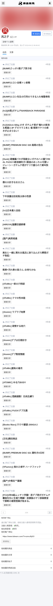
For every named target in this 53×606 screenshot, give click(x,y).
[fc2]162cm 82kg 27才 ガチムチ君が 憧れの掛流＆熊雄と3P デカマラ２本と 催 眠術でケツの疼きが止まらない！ (26, 128)
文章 (11, 52)
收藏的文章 (26, 555)
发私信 (48, 34)
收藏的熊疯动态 (26, 568)
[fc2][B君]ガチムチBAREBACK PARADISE (24, 111)
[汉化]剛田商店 (10, 439)
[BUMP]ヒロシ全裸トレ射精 (16, 83)
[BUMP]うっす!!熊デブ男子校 (17, 68)
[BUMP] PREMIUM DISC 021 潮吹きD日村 (23, 453)
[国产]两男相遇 (10, 238)
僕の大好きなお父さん (13, 182)
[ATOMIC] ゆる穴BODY (14, 382)
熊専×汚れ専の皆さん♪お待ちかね (19, 270)
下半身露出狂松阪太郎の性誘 (17, 196)
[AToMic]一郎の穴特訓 (14, 284)
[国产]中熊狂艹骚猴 (12, 481)
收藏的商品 (26, 548)
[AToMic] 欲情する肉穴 (14, 326)
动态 (4, 52)
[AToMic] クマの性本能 (14, 298)
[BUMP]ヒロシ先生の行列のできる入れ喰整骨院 (26, 97)
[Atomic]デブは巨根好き (15, 340)
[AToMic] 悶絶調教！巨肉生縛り (18, 396)
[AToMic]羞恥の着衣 (13, 368)
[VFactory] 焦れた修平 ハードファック (22, 467)
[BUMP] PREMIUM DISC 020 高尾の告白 (23, 145)
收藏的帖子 (26, 561)
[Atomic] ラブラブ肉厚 (14, 312)
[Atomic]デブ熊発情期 (14, 354)
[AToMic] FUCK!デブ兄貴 (15, 410)
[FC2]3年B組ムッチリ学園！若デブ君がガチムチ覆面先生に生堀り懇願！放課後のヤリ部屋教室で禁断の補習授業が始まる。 (26, 498)
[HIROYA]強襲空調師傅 (14, 224)
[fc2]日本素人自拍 (11, 210)
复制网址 (6, 541)
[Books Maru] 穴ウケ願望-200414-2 (20, 424)
